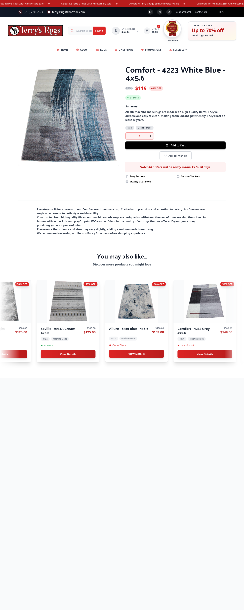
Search (99, 30)
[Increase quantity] (150, 136)
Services (178, 49)
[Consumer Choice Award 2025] (172, 28)
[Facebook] (150, 12)
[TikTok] (169, 12)
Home (64, 49)
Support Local (183, 11)
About (84, 49)
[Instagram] (159, 12)
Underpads (126, 49)
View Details (94, 354)
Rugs (103, 49)
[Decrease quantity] (128, 136)
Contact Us (201, 11)
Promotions (153, 49)
